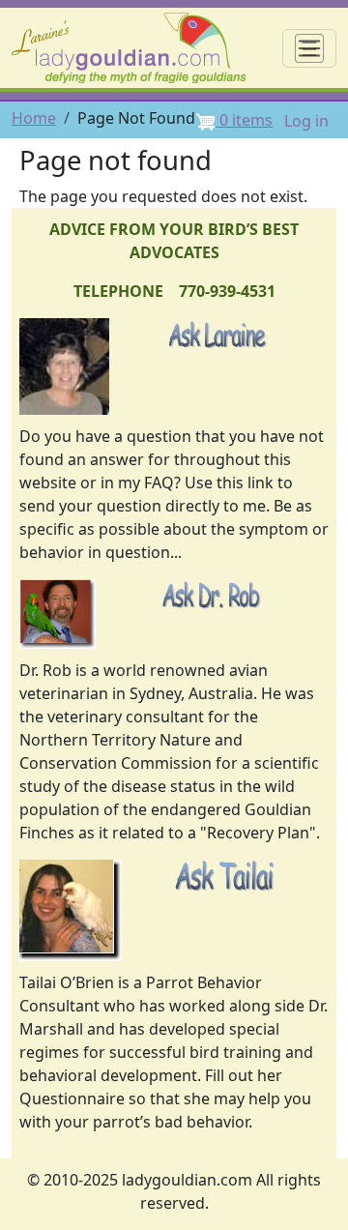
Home (34, 118)
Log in (306, 121)
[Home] (136, 48)
